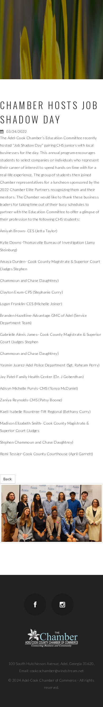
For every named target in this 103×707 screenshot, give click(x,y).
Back (7, 479)
